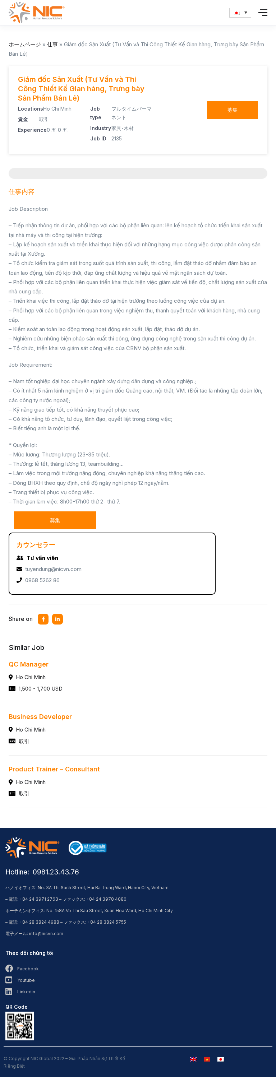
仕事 (52, 44)
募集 (232, 110)
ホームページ (25, 44)
